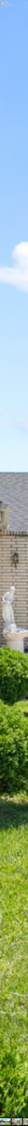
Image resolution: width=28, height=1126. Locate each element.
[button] (16, 1121)
